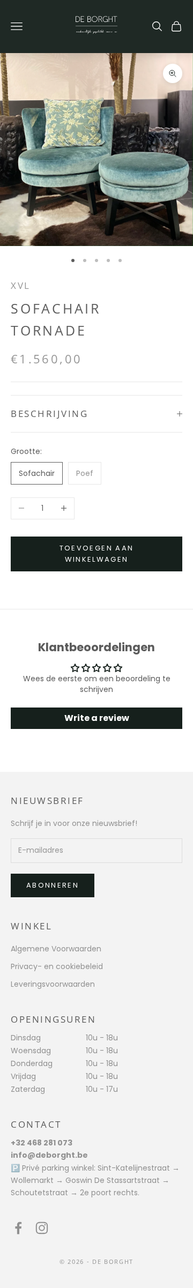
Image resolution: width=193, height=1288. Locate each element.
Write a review (96, 718)
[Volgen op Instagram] (41, 1227)
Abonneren (52, 885)
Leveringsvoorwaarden (53, 984)
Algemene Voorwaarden (56, 948)
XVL (21, 285)
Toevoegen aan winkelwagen (96, 553)
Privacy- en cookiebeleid (57, 966)
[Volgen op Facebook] (18, 1227)
